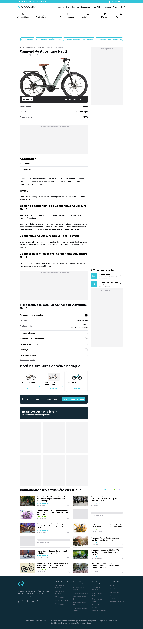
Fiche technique (26, 169)
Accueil (22, 47)
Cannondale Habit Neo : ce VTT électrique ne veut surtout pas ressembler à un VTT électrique (53, 499)
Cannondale (40, 47)
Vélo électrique (23, 17)
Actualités (60, 7)
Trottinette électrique (44, 17)
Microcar (104, 17)
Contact (112, 589)
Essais (68, 7)
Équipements (121, 17)
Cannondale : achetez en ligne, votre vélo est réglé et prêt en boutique (52, 552)
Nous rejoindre (114, 592)
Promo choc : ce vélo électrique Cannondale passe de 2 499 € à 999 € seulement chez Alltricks (105, 565)
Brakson (89, 623)
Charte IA (95, 621)
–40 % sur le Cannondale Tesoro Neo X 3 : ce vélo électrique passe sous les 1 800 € (106, 526)
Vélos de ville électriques (62, 600)
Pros (94, 7)
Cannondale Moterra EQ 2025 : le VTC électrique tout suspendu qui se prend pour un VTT (105, 552)
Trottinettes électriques (117, 602)
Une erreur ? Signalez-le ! (27, 360)
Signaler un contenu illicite (108, 621)
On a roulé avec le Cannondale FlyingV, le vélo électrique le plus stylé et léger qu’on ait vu (53, 526)
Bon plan (113, 490)
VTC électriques (59, 604)
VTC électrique (81, 112)
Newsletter (107, 7)
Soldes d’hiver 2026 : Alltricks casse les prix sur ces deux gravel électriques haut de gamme (52, 512)
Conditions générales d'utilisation (79, 621)
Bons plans (75, 7)
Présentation (25, 164)
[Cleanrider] (27, 7)
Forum (115, 7)
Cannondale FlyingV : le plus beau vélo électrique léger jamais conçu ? (105, 539)
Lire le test (30, 388)
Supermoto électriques (99, 610)
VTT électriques (59, 597)
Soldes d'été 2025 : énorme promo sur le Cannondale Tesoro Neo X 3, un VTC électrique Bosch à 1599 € (52, 565)
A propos (113, 585)
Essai (120, 490)
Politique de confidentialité (58, 621)
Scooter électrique (67, 17)
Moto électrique (88, 17)
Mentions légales (41, 621)
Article (106, 490)
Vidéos (99, 7)
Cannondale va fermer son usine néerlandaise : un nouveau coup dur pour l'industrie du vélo (106, 499)
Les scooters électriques (80, 593)
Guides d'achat (86, 7)
